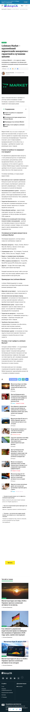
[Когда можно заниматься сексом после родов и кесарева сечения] (6, 431)
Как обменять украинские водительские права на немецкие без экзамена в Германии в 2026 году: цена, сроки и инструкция (19, 410)
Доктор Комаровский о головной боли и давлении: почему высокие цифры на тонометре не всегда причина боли (19, 398)
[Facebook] (3, 678)
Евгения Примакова (7, 607)
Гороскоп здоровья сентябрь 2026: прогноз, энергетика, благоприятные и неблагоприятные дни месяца (19, 441)
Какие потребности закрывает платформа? (13, 113)
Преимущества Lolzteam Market (14, 122)
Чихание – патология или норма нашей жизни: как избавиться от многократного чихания (13, 515)
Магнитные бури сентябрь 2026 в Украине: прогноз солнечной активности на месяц (14, 603)
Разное (4, 42)
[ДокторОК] (11, 5)
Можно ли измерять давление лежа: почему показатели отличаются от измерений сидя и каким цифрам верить (19, 465)
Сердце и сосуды (20, 403)
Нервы (13, 403)
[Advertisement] (15, 26)
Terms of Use (9, 2)
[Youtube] (14, 678)
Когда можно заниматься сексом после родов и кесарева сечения (18, 430)
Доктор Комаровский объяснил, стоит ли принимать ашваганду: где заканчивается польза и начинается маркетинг (19, 453)
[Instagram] (18, 678)
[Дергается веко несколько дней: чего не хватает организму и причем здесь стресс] (6, 486)
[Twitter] (6, 678)
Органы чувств (19, 491)
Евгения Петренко (10, 72)
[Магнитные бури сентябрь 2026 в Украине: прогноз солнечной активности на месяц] (6, 386)
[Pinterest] (10, 678)
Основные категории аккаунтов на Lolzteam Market (14, 118)
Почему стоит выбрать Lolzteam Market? (13, 125)
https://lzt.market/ (14, 131)
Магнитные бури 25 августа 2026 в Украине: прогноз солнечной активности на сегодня (14, 661)
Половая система (16, 434)
